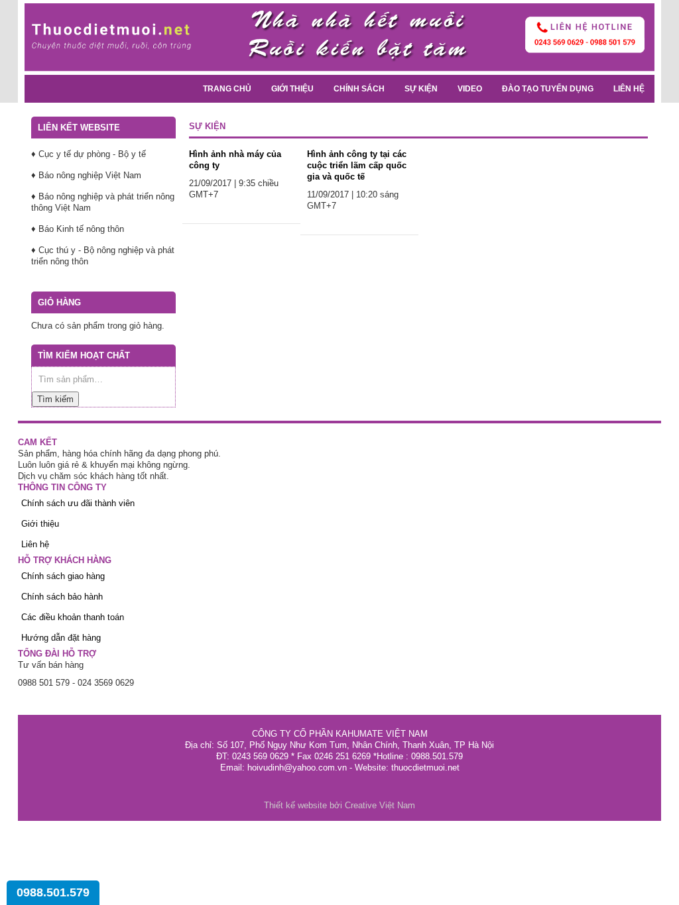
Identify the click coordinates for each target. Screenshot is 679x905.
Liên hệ (629, 88)
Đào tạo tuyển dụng (547, 88)
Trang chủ (227, 88)
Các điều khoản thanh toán (72, 617)
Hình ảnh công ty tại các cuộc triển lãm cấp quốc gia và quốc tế (356, 165)
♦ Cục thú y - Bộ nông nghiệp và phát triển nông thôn (102, 255)
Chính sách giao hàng (63, 576)
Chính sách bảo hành (62, 597)
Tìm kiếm (55, 399)
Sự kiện (421, 88)
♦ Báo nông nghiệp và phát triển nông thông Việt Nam (102, 202)
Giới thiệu (292, 88)
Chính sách (359, 88)
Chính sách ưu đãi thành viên (78, 503)
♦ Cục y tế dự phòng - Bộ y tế (88, 154)
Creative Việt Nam (380, 805)
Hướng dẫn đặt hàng (61, 638)
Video (470, 88)
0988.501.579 (53, 892)
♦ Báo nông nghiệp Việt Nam (86, 175)
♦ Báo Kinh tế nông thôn (77, 229)
